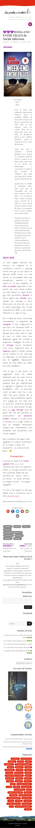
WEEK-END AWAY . (13, 496)
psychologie (26, 787)
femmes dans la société (14, 775)
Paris (9, 787)
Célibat (28, 767)
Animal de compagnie (23, 764)
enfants (9, 773)
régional (13, 795)
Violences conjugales (23, 806)
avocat (10, 767)
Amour (28, 761)
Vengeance (27, 804)
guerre (28, 775)
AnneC (7, 42)
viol (11, 806)
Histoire (19, 778)
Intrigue (19, 535)
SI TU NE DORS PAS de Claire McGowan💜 (18, 647)
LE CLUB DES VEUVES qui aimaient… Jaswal (18, 644)
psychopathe (19, 790)
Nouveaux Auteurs (24, 784)
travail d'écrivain (13, 804)
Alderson (15, 42)
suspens (28, 801)
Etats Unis (18, 773)
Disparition (9, 770)
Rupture (28, 792)
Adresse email (27, 596)
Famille (28, 773)
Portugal (8, 538)
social (11, 801)
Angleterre (9, 764)
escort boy (8, 535)
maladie (19, 781)
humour (28, 778)
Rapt (29, 790)
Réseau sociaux (25, 795)
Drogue (7, 529)
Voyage (17, 538)
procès (16, 787)
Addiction (15, 759)
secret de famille (13, 798)
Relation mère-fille (15, 792)
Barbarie (19, 767)
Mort (12, 784)
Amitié (17, 526)
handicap (10, 778)
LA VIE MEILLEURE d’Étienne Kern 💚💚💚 (17, 641)
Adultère (8, 526)
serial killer (27, 798)
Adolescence (26, 759)
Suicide (18, 801)
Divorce (26, 526)
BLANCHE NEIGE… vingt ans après (22, 739)
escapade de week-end (13, 532)
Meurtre (28, 781)
